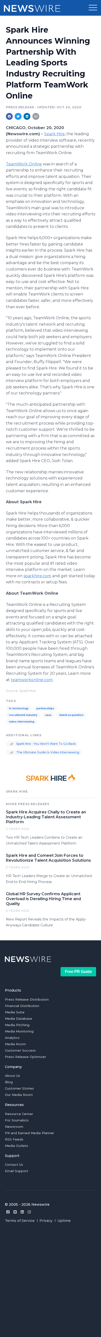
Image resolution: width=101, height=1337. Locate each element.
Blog (9, 1082)
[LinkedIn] (22, 1212)
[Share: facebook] (9, 116)
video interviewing (21, 721)
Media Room (15, 1044)
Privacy (45, 1220)
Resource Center (19, 1114)
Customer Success (20, 1050)
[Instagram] (29, 1212)
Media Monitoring (19, 1031)
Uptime (64, 1220)
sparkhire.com (37, 576)
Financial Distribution (22, 1006)
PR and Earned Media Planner (29, 1133)
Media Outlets (16, 1146)
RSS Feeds (14, 1139)
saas (48, 715)
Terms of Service (20, 1220)
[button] (93, 8)
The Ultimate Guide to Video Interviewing (47, 752)
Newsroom (14, 1126)
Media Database (18, 1018)
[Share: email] (35, 116)
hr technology (18, 708)
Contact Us (14, 1164)
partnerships (45, 708)
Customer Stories (19, 1088)
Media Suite (15, 1012)
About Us (12, 1076)
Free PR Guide (78, 971)
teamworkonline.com (32, 679)
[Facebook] (8, 1212)
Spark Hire (54, 134)
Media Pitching (17, 1025)
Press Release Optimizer (25, 1057)
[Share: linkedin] (27, 116)
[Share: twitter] (18, 116)
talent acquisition (71, 715)
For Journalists (17, 1120)
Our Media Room (19, 1095)
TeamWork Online (24, 164)
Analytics (12, 1038)
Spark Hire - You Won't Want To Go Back (45, 744)
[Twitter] (15, 1212)
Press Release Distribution (27, 999)
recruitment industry (23, 715)
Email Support (16, 1171)
